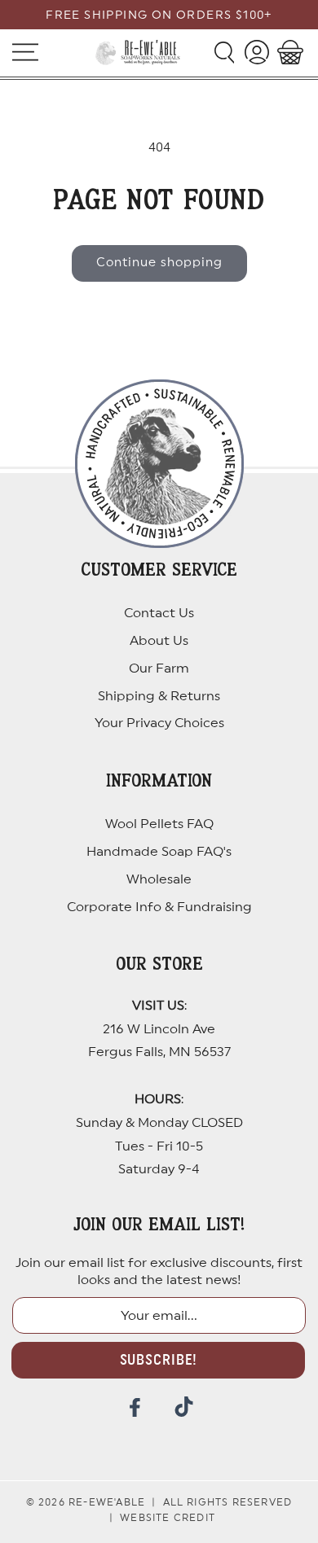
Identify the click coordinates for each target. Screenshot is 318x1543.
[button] (224, 52)
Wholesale (159, 879)
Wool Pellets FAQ (159, 824)
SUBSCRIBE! (158, 1359)
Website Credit (167, 1518)
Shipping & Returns (159, 696)
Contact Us (159, 613)
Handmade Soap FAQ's (159, 851)
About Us (159, 640)
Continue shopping (159, 262)
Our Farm (159, 668)
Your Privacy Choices (159, 723)
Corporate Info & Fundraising (159, 907)
